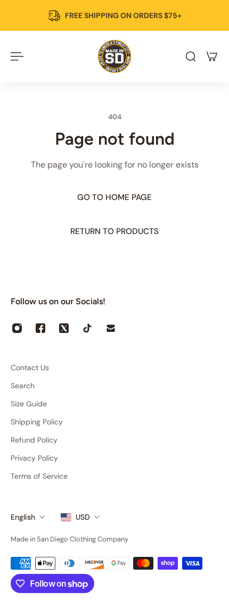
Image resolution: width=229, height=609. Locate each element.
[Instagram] (17, 328)
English (23, 517)
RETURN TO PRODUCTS (114, 231)
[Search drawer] (190, 56)
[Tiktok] (87, 328)
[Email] (110, 328)
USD (83, 517)
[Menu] (17, 56)
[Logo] (114, 56)
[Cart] (212, 56)
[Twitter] (64, 328)
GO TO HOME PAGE (114, 197)
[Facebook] (40, 328)
